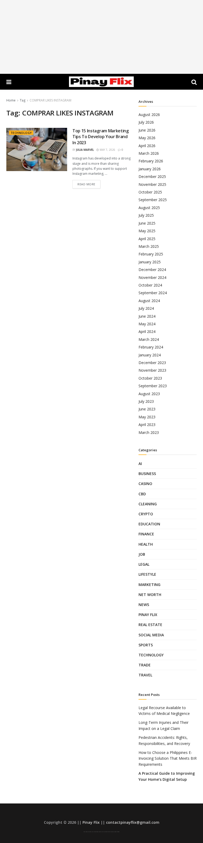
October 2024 (150, 285)
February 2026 (151, 160)
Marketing (149, 584)
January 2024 (150, 354)
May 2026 (147, 137)
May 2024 (147, 323)
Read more (86, 184)
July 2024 (146, 308)
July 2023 (146, 401)
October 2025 (150, 192)
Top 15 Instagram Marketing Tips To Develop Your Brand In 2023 (100, 137)
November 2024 (152, 277)
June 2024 (147, 316)
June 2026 (147, 130)
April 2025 (147, 238)
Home (11, 100)
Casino (145, 483)
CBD (142, 493)
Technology (21, 133)
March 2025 (149, 246)
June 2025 (147, 223)
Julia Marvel (85, 150)
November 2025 (152, 184)
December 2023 (152, 362)
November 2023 (152, 370)
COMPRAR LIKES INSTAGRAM (50, 100)
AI (140, 463)
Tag (22, 100)
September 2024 (153, 292)
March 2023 (149, 432)
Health (146, 544)
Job (142, 554)
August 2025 (149, 207)
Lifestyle (147, 574)
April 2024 (147, 331)
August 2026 (149, 114)
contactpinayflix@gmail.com (132, 822)
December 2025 (152, 176)
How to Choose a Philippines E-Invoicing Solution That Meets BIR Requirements (168, 758)
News (144, 604)
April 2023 (147, 424)
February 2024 (151, 347)
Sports (146, 644)
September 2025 (153, 199)
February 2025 (151, 253)
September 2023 (153, 385)
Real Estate (150, 624)
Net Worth (150, 594)
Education (149, 523)
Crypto (146, 513)
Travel (145, 674)
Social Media (151, 634)
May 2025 (147, 230)
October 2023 (150, 378)
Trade (145, 664)
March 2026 (149, 153)
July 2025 (146, 215)
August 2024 (149, 300)
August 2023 (149, 393)
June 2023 (147, 408)
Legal (144, 564)
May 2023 (147, 416)
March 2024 (149, 339)
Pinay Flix (148, 614)
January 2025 (150, 261)
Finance (146, 533)
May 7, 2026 (107, 150)
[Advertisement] (101, 37)
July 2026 (146, 122)
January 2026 (150, 168)
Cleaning (148, 503)
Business (147, 473)
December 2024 (152, 269)
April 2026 (147, 145)
